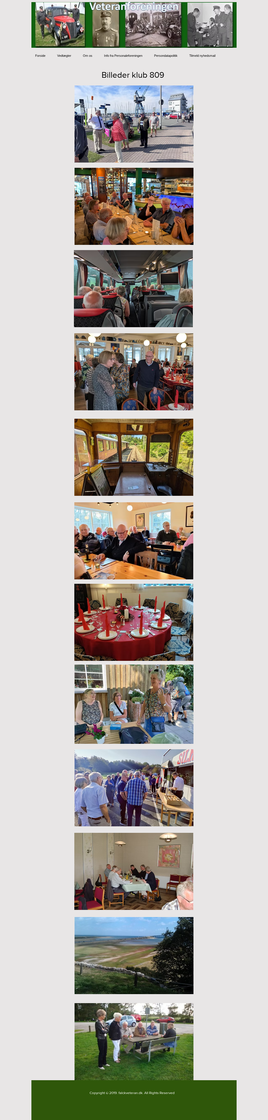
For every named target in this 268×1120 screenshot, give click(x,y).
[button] (134, 124)
